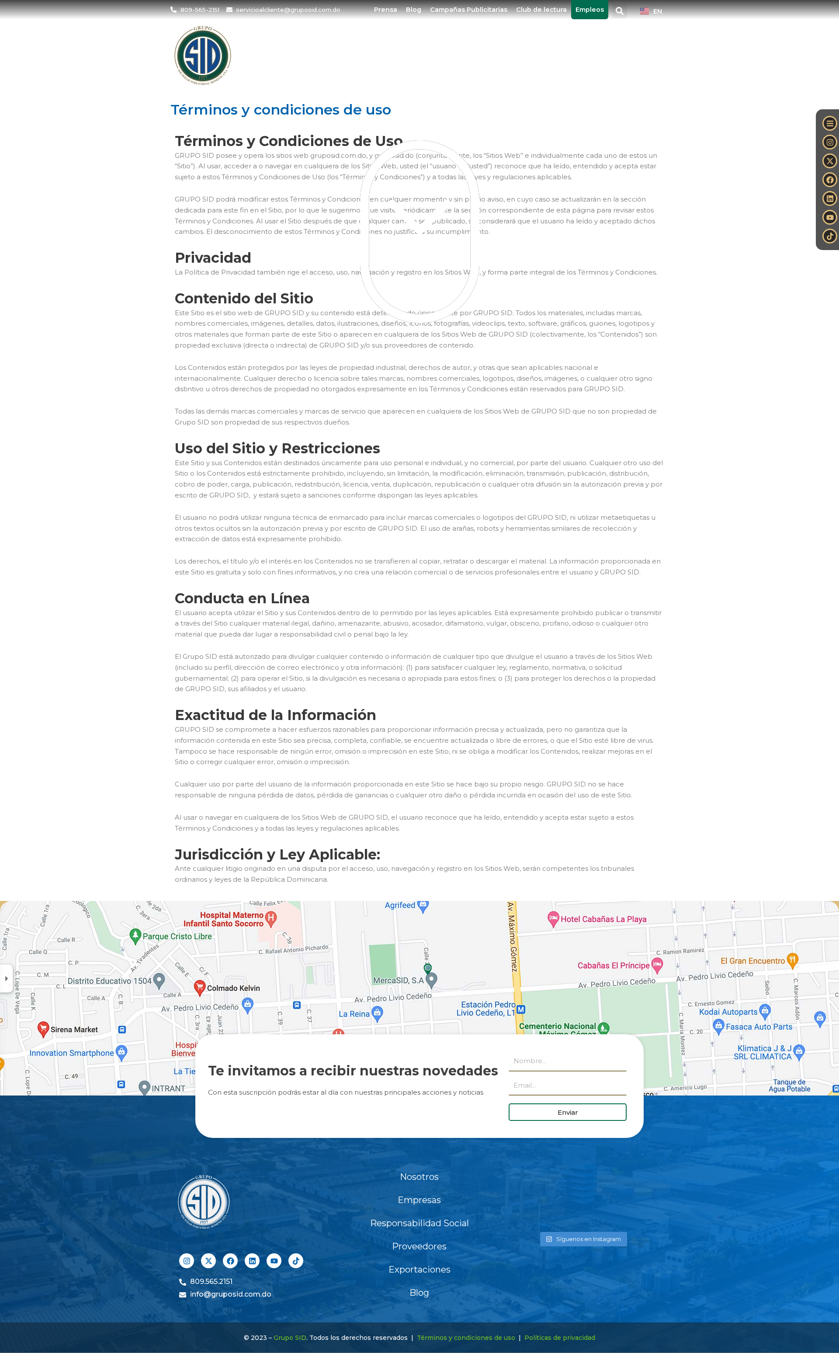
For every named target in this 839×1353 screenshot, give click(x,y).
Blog (413, 10)
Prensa (385, 10)
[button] (620, 11)
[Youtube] (829, 217)
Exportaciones (570, 55)
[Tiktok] (829, 236)
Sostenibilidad (407, 55)
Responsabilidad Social (419, 1223)
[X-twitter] (829, 160)
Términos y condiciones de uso (466, 1338)
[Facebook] (829, 179)
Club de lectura (541, 10)
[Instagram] (829, 142)
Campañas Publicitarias (468, 10)
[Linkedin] (829, 198)
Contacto (639, 55)
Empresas (338, 55)
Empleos (590, 10)
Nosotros (279, 55)
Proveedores (494, 55)
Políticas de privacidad (559, 1338)
